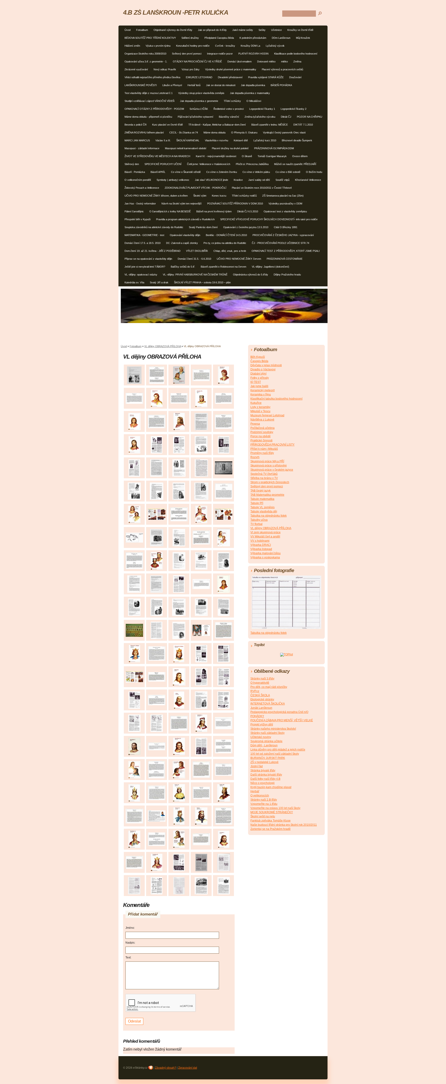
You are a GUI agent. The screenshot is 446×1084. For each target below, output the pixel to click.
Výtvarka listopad (261, 549)
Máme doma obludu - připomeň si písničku (148, 116)
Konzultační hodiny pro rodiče (193, 45)
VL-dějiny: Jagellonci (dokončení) (270, 266)
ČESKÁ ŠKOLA (260, 695)
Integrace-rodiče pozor (220, 53)
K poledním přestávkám (252, 37)
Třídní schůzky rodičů (244, 195)
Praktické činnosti (261, 440)
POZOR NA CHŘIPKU (309, 116)
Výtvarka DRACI (260, 545)
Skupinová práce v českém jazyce (271, 469)
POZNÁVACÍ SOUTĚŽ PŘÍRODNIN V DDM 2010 (235, 203)
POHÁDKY (257, 716)
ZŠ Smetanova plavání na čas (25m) (283, 195)
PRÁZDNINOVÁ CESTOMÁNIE (284, 258)
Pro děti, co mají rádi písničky (268, 687)
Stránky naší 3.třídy (262, 678)
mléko (284, 61)
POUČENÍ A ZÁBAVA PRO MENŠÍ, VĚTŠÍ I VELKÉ (281, 720)
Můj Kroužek (303, 37)
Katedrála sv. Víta (134, 282)
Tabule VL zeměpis (262, 507)
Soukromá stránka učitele (266, 741)
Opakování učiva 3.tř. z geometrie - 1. (146, 61)
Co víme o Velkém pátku (256, 172)
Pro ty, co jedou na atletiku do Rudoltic (224, 243)
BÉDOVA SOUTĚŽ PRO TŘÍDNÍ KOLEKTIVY (150, 37)
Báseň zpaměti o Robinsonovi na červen (223, 266)
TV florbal (256, 524)
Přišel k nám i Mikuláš (264, 448)
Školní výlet (199, 195)
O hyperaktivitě (259, 682)
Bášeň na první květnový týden (214, 211)
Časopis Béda (259, 361)
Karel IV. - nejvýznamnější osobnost (216, 156)
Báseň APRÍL (158, 172)
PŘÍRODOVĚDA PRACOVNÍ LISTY (272, 444)
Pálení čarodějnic (134, 211)
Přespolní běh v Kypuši (138, 219)
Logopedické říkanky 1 (262, 108)
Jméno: (130, 927)
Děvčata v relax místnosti (266, 365)
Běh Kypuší (257, 357)
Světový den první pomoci (186, 53)
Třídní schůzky (232, 101)
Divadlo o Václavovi (262, 369)
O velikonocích (259, 795)
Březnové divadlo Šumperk (297, 140)
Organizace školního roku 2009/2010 (145, 53)
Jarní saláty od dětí (259, 179)
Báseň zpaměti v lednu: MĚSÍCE (269, 124)
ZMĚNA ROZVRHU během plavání (144, 132)
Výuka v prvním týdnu (158, 45)
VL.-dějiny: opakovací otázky (141, 274)
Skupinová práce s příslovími (268, 465)
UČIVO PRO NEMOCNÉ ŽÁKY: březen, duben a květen (156, 195)
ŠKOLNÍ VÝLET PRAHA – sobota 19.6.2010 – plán (202, 282)
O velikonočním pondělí (138, 179)
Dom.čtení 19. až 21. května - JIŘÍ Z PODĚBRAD (152, 250)
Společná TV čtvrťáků (264, 474)
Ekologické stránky (262, 699)
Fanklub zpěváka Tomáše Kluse (270, 820)
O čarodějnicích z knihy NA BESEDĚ (170, 211)
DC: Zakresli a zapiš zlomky (182, 243)
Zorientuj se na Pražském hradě (270, 829)
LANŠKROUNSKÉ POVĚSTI (141, 85)
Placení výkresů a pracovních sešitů (282, 69)
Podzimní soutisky (261, 432)
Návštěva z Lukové (262, 419)
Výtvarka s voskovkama (265, 557)
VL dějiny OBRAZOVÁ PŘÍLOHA (162, 346)
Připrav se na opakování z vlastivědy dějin (148, 258)
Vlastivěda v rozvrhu (216, 140)
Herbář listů (193, 85)
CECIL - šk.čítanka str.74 (183, 132)
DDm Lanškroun (281, 37)
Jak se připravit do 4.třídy (212, 30)
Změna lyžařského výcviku (260, 116)
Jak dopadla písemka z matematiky (250, 93)
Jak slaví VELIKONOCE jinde (211, 179)
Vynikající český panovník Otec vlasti (284, 132)
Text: (128, 957)
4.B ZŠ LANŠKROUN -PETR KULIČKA (175, 12)
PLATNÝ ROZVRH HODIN (253, 53)
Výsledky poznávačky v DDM (285, 203)
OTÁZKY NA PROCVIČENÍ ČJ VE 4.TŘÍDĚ (197, 61)
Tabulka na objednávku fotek (268, 515)
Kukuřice (256, 402)
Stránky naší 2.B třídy (263, 799)
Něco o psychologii (262, 783)
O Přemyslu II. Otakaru (244, 132)
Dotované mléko (266, 61)
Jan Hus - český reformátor (140, 203)
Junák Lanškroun (261, 707)
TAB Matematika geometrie (267, 494)
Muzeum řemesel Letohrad (267, 415)
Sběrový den (132, 164)
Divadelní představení (230, 77)
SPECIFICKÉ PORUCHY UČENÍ (162, 164)
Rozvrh (254, 457)
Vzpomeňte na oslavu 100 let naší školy (275, 808)
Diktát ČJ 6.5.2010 (247, 211)
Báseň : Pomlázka (135, 172)
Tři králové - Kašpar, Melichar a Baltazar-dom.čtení (217, 124)
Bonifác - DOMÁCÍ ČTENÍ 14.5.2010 (226, 235)
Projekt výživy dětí (261, 724)
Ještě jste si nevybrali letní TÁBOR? (145, 266)
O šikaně (247, 156)
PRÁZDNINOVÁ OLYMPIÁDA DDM (274, 148)
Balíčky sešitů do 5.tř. (183, 266)
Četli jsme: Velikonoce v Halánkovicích (208, 164)
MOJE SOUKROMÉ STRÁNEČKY (271, 812)
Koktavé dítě (241, 140)
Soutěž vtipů (282, 179)
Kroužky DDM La (250, 45)
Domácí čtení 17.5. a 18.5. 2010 (143, 243)
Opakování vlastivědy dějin (185, 235)
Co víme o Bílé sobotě (287, 172)
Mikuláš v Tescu (260, 411)
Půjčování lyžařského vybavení (195, 116)
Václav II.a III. (163, 140)
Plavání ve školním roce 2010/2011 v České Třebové (262, 187)
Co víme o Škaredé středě (186, 172)
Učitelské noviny (260, 737)
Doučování (295, 77)
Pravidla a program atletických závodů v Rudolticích (185, 219)
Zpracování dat (187, 1067)
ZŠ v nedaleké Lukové (264, 762)
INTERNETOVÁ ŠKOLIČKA (267, 703)
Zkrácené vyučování (136, 69)
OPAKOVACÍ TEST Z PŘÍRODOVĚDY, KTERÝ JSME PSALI (286, 250)
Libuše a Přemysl (172, 85)
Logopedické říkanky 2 (293, 108)
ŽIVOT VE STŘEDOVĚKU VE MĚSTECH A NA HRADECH (157, 156)
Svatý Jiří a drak (159, 282)
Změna (297, 61)
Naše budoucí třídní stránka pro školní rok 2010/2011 (283, 824)
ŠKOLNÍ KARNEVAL (187, 140)
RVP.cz (254, 691)
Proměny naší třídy (262, 453)
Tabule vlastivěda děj (263, 511)
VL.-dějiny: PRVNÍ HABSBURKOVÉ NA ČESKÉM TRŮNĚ (195, 274)
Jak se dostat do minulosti (220, 85)
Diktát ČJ (286, 116)
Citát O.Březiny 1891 (285, 227)
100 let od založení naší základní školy (274, 753)
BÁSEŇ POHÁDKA (281, 85)
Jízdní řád (256, 766)
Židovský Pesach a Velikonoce (142, 187)
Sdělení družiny (190, 37)
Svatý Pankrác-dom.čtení (203, 227)
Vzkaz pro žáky (191, 69)
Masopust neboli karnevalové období (185, 148)
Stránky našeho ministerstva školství (273, 728)
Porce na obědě (260, 436)
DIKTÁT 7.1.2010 (303, 124)
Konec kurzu (219, 195)
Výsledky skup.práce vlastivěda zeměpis (201, 93)
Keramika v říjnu (260, 394)
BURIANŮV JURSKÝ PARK (267, 758)
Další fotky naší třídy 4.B (265, 778)
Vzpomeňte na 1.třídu (263, 804)
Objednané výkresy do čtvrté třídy (173, 30)
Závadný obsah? (165, 1067)
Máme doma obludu (214, 132)
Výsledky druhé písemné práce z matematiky (230, 69)
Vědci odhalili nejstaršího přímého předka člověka (152, 77)
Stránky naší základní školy (267, 733)
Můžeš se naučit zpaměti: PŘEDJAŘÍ (295, 164)
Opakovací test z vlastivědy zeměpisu (285, 211)
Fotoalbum (142, 30)
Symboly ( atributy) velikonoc (173, 179)
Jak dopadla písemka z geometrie (199, 101)
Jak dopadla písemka (253, 85)
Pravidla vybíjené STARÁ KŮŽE (266, 77)
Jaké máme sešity (242, 30)
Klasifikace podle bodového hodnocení (295, 53)
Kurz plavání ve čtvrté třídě (167, 124)
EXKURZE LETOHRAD (199, 77)
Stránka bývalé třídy (262, 770)
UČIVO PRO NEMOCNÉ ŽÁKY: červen (239, 258)
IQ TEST (255, 382)
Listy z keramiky (260, 407)
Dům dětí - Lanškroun (264, 745)
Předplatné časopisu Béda (219, 37)
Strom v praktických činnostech (269, 482)
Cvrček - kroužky (225, 45)
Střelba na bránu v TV (264, 478)
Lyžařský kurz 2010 (264, 140)
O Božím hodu (314, 172)
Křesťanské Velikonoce (308, 179)
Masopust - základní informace (142, 148)
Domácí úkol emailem (239, 61)
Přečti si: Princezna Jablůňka (252, 164)
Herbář (254, 791)
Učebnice (276, 30)
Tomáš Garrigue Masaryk (272, 156)
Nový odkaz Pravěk (165, 69)
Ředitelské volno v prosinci (228, 108)
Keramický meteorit (262, 390)
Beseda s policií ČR (136, 124)
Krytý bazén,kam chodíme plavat (270, 787)
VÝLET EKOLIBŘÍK (197, 250)
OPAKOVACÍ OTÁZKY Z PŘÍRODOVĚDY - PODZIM (154, 108)
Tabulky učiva (259, 519)
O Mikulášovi (253, 101)
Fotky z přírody (259, 377)
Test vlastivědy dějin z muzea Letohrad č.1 (149, 93)
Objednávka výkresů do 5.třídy (250, 274)
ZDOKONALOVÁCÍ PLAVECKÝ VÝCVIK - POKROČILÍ (195, 187)
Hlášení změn (132, 45)
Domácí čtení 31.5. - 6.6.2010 (194, 258)
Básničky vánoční (229, 116)
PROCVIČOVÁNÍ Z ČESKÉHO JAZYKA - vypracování (283, 235)
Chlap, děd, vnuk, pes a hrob (229, 250)
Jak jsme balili (259, 386)
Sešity (262, 30)
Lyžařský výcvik (275, 45)
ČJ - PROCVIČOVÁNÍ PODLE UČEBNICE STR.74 (280, 243)
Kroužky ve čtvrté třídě (300, 30)
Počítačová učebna (262, 428)
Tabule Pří (256, 503)
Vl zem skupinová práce (265, 532)
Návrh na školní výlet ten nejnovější (181, 203)
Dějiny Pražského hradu (287, 274)
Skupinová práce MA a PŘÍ (267, 461)
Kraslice (238, 179)
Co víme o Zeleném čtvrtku (221, 172)
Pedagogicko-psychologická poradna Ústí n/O (279, 712)
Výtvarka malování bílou (265, 553)
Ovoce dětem (300, 156)
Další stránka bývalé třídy (266, 774)
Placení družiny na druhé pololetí (230, 148)
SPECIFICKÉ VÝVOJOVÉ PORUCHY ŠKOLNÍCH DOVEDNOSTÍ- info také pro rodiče (269, 219)
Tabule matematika (262, 499)
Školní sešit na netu (262, 816)
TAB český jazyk (260, 490)
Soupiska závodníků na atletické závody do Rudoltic (154, 227)
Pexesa (255, 423)
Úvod (128, 30)
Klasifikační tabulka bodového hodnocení (276, 398)
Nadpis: (130, 942)
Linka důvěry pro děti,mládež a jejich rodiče (277, 749)
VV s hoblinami (259, 540)
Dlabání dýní (258, 373)
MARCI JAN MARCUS (137, 140)
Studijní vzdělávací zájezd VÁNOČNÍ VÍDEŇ (149, 101)
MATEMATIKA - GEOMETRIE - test (144, 235)
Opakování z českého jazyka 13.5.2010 (245, 227)
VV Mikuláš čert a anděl (265, 536)
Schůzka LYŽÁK (199, 108)
